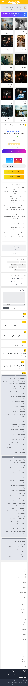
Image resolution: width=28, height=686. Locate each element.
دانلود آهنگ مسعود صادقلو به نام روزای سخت (17, 480)
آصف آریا (24, 587)
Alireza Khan (22, 262)
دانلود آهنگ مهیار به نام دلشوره (20, 386)
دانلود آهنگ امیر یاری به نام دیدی (19, 422)
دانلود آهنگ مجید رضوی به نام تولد (19, 500)
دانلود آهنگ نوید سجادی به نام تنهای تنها (18, 391)
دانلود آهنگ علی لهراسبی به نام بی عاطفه (18, 516)
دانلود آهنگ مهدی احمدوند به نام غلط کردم (17, 460)
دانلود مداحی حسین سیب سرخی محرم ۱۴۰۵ (17, 546)
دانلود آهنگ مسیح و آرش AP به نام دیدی (18, 526)
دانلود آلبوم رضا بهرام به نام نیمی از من (18, 498)
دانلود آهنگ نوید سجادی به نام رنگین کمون (17, 404)
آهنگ (13, 253)
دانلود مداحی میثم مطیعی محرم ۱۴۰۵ (19, 541)
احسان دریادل (23, 590)
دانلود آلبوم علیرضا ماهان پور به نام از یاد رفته (17, 444)
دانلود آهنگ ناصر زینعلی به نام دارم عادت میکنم (17, 534)
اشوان (25, 597)
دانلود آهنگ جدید (18, 129)
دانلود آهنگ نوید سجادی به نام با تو (19, 406)
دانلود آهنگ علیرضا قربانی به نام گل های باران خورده (16, 531)
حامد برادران (24, 646)
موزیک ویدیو (24, 572)
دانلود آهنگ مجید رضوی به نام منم (19, 462)
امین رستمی (24, 617)
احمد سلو (24, 594)
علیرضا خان (11, 267)
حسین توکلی (24, 656)
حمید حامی (24, 659)
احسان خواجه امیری (22, 592)
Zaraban (17, 262)
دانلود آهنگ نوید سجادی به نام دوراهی (18, 396)
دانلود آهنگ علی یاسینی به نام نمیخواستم (18, 488)
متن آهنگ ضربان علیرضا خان (20, 269)
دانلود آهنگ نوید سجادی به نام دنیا (19, 401)
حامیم (25, 651)
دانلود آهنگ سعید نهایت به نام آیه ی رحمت (17, 419)
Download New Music (8, 133)
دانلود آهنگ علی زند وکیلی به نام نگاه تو (18, 508)
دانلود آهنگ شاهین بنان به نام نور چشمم (18, 378)
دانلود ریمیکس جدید (21, 674)
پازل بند (24, 639)
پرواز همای (24, 641)
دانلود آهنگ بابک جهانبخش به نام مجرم (18, 529)
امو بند (25, 602)
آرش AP (24, 619)
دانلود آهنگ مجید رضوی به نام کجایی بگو (18, 467)
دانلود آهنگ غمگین (12, 674)
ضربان (16, 267)
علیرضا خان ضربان (11, 237)
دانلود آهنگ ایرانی (11, 262)
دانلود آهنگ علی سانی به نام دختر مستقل (18, 429)
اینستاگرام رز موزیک (18, 160)
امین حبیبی (24, 614)
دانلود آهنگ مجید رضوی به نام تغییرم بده (18, 521)
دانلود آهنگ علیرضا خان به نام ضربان (17, 125)
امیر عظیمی (24, 612)
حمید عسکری (23, 661)
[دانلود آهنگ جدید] (14, 2)
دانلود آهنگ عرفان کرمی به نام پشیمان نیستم (17, 427)
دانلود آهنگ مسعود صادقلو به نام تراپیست (18, 506)
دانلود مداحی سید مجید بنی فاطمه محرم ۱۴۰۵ (17, 549)
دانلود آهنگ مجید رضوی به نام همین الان (18, 472)
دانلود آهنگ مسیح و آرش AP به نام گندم (18, 475)
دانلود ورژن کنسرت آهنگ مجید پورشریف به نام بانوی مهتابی (14, 381)
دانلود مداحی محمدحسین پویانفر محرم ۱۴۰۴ (17, 557)
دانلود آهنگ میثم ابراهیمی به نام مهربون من (17, 523)
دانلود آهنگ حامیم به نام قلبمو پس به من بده (17, 503)
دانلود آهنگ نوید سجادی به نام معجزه (18, 393)
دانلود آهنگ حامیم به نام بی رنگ (19, 513)
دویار (25, 666)
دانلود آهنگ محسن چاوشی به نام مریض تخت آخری (16, 511)
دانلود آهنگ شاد (14, 264)
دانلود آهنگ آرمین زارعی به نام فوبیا (19, 478)
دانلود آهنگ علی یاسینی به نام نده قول (18, 465)
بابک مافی (24, 629)
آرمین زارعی (24, 582)
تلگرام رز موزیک (9, 160)
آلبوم (25, 569)
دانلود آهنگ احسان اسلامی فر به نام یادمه (18, 450)
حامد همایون (23, 649)
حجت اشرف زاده (23, 654)
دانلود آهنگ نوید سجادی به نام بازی (19, 388)
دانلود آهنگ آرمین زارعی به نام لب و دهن (18, 493)
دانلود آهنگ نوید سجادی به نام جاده (19, 411)
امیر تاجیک (24, 607)
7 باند (25, 580)
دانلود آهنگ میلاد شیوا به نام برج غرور (18, 439)
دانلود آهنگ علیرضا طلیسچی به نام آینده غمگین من (16, 518)
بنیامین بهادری (23, 632)
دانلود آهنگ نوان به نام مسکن (20, 470)
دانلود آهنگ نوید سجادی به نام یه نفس (18, 399)
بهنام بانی (24, 634)
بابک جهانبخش (23, 627)
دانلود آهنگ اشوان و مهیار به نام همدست (18, 495)
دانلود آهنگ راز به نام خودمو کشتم (19, 434)
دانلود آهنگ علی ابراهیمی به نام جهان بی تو (17, 442)
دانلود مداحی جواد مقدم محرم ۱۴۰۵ (19, 554)
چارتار (25, 644)
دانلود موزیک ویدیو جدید (11, 671)
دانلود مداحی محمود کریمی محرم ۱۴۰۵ (18, 544)
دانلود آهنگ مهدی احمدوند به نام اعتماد (18, 490)
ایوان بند (24, 622)
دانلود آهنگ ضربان (21, 267)
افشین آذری (24, 599)
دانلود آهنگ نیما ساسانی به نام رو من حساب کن (16, 437)
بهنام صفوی (24, 637)
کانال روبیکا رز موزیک (14, 151)
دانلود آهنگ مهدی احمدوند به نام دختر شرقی (17, 383)
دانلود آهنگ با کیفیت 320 (14, 172)
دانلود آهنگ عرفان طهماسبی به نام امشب (18, 485)
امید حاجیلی (24, 604)
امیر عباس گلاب (23, 609)
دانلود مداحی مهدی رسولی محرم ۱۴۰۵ (19, 551)
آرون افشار (24, 585)
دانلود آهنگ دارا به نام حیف (20, 452)
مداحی (25, 574)
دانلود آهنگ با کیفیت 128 (14, 177)
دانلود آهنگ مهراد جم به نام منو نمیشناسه (18, 483)
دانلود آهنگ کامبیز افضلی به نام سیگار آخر (18, 416)
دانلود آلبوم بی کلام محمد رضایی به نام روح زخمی (16, 447)
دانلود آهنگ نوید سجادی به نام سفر (19, 409)
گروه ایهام (24, 624)
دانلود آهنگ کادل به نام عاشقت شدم (19, 424)
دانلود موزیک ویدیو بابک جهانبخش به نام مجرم (17, 414)
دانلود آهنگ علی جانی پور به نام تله (19, 432)
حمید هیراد (24, 664)
